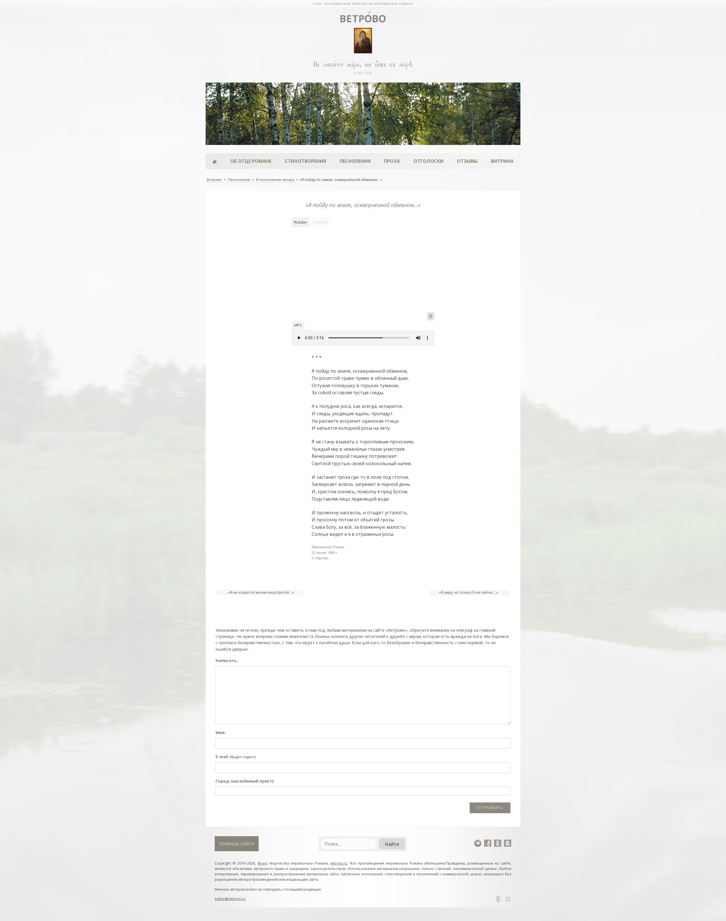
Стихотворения (305, 161)
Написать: (227, 660)
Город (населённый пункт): (245, 781)
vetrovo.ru (338, 863)
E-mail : (236, 756)
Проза (392, 161)
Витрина (502, 161)
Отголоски (428, 161)
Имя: (221, 732)
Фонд (262, 863)
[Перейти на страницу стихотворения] (430, 316)
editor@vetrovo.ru (230, 898)
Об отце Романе (250, 161)
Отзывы (467, 161)
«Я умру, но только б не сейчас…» (468, 592)
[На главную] (363, 3)
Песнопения (355, 161)
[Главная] (214, 161)
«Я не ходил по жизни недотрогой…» (261, 592)
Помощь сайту (236, 843)
